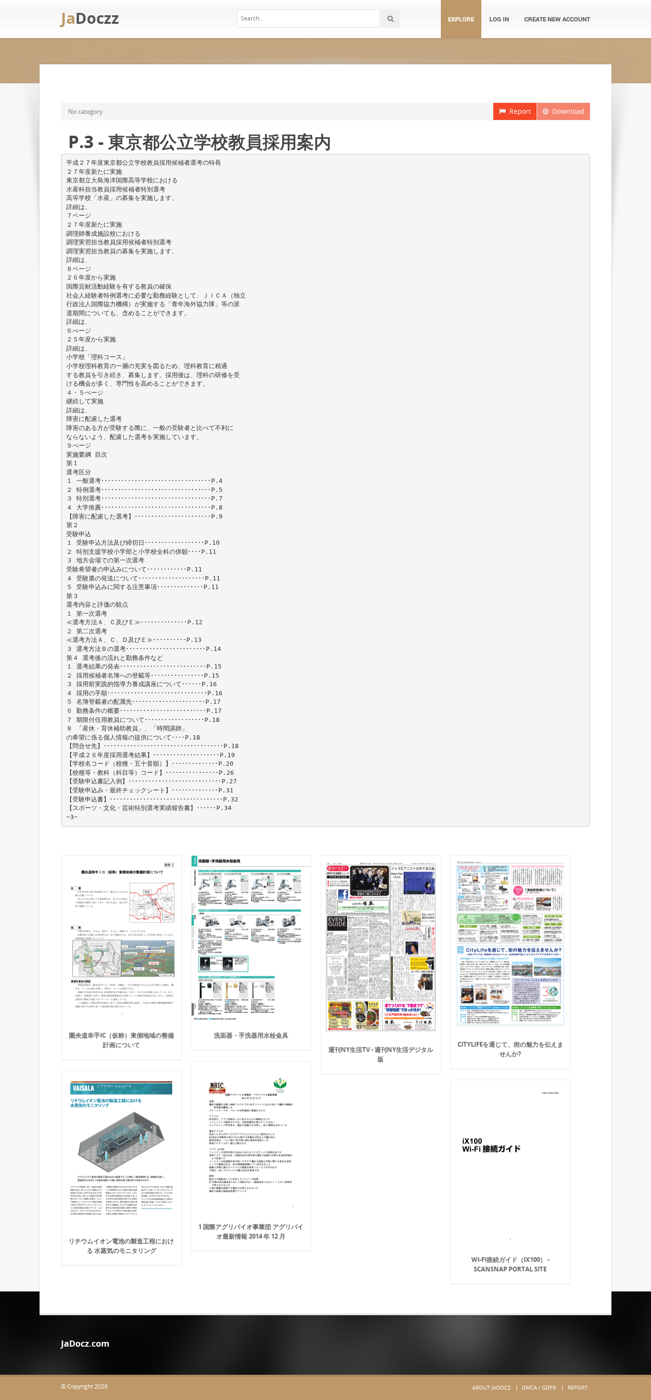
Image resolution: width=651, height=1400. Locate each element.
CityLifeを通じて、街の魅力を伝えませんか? (510, 1049)
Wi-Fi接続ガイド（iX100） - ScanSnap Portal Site (510, 1264)
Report (518, 111)
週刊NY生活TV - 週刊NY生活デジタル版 (380, 1054)
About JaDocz (491, 1387)
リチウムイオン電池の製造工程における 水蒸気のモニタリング (121, 1246)
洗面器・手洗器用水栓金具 (251, 1035)
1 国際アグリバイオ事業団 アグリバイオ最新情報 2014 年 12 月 (251, 1231)
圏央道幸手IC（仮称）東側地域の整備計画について (121, 1040)
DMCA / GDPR (539, 1387)
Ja (90, 18)
